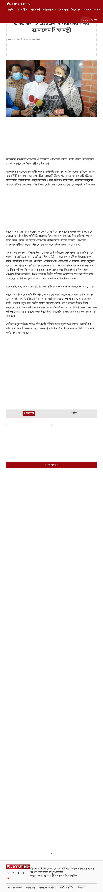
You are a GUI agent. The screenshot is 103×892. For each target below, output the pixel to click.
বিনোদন (76, 9)
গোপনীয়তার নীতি (66, 888)
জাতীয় (11, 9)
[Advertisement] (51, 137)
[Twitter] (13, 873)
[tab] (29, 413)
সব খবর (51, 465)
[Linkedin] (18, 873)
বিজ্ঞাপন (81, 888)
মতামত (87, 9)
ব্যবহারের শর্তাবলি (46, 888)
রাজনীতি (23, 9)
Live (85, 20)
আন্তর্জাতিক (49, 9)
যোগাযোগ (30, 888)
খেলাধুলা (63, 9)
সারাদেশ (35, 9)
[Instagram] (23, 873)
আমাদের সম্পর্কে (15, 888)
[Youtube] (8, 878)
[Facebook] (8, 873)
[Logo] (18, 4)
